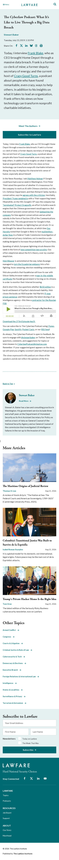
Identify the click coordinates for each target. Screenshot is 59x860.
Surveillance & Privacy (13, 696)
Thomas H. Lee (9, 491)
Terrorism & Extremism (14, 703)
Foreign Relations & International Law (20, 676)
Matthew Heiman (35, 178)
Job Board (7, 813)
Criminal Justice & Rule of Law (16, 650)
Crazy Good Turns (26, 76)
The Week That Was (30, 743)
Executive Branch (11, 670)
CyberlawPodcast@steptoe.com (32, 344)
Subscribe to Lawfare (29, 134)
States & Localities (12, 690)
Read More (23, 401)
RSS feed (45, 329)
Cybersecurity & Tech (13, 657)
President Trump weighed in (15, 198)
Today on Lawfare (29, 739)
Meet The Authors (28, 126)
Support (6, 818)
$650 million (45, 287)
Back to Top (8, 384)
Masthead (7, 835)
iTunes (51, 326)
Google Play (8, 329)
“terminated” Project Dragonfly (17, 205)
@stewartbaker (28, 337)
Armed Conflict (10, 630)
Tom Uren (7, 604)
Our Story (7, 830)
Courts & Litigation (12, 643)
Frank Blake (35, 53)
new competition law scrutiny (34, 249)
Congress (8, 637)
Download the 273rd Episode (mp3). (19, 321)
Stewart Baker (11, 34)
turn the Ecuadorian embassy (27, 264)
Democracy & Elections (13, 663)
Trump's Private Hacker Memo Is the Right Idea (29, 599)
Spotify (18, 329)
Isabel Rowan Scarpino (13, 549)
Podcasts (7, 801)
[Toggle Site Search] (55, 4)
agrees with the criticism (34, 195)
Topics (6, 795)
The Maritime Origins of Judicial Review (25, 486)
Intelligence (9, 683)
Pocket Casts (28, 329)
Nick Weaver (8, 261)
